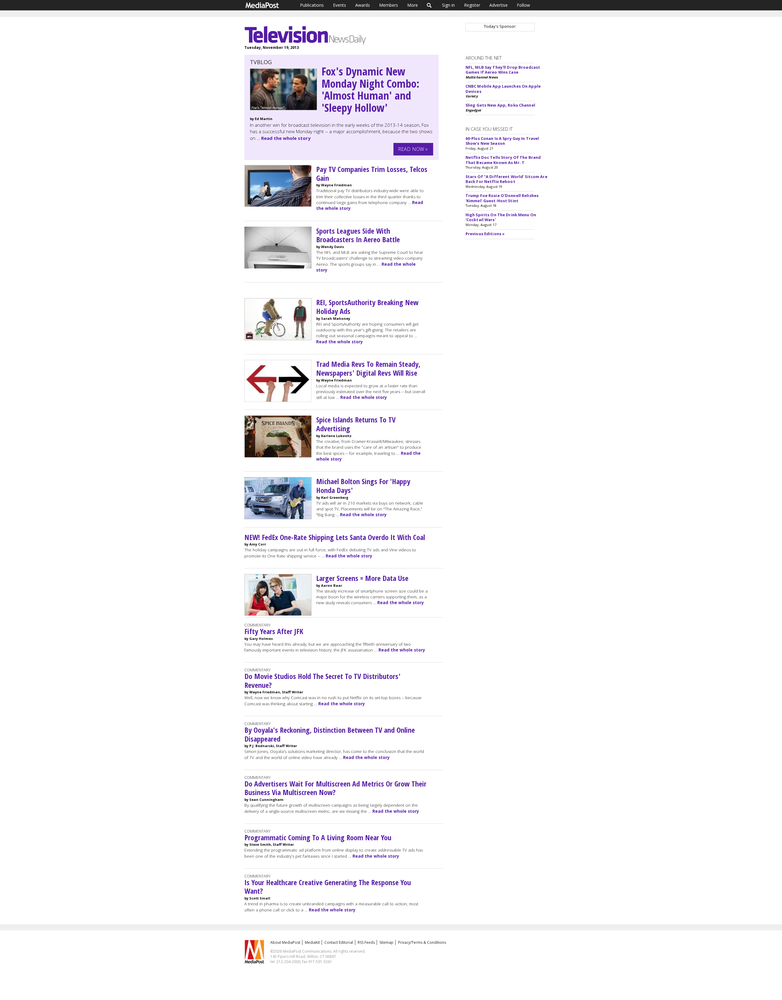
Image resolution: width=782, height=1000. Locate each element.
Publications (312, 5)
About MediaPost (285, 942)
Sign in (448, 5)
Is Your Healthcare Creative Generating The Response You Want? (327, 886)
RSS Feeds (366, 942)
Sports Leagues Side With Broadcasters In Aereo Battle (358, 235)
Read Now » (413, 149)
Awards (362, 5)
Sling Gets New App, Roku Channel (500, 105)
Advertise (498, 5)
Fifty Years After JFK (273, 631)
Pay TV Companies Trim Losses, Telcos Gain (371, 173)
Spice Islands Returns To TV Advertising (356, 423)
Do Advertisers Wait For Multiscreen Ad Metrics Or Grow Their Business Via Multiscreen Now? (335, 788)
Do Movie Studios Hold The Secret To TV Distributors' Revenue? (322, 680)
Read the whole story (286, 138)
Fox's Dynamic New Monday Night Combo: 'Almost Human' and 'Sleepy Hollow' (370, 89)
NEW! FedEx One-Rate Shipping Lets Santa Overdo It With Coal (334, 537)
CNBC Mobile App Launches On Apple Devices (503, 88)
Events (339, 5)
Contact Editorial (338, 942)
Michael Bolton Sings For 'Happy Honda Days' (363, 485)
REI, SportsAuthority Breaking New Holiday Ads (367, 306)
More (412, 5)
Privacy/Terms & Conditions (422, 942)
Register (472, 5)
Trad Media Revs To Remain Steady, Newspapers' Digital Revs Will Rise (368, 368)
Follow (523, 5)
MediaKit (312, 942)
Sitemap (386, 942)
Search (429, 5)
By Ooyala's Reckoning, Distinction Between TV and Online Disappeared (329, 734)
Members (388, 5)
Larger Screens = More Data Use (362, 578)
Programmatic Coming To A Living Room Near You (317, 837)
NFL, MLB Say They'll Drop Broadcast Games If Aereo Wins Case (503, 69)
